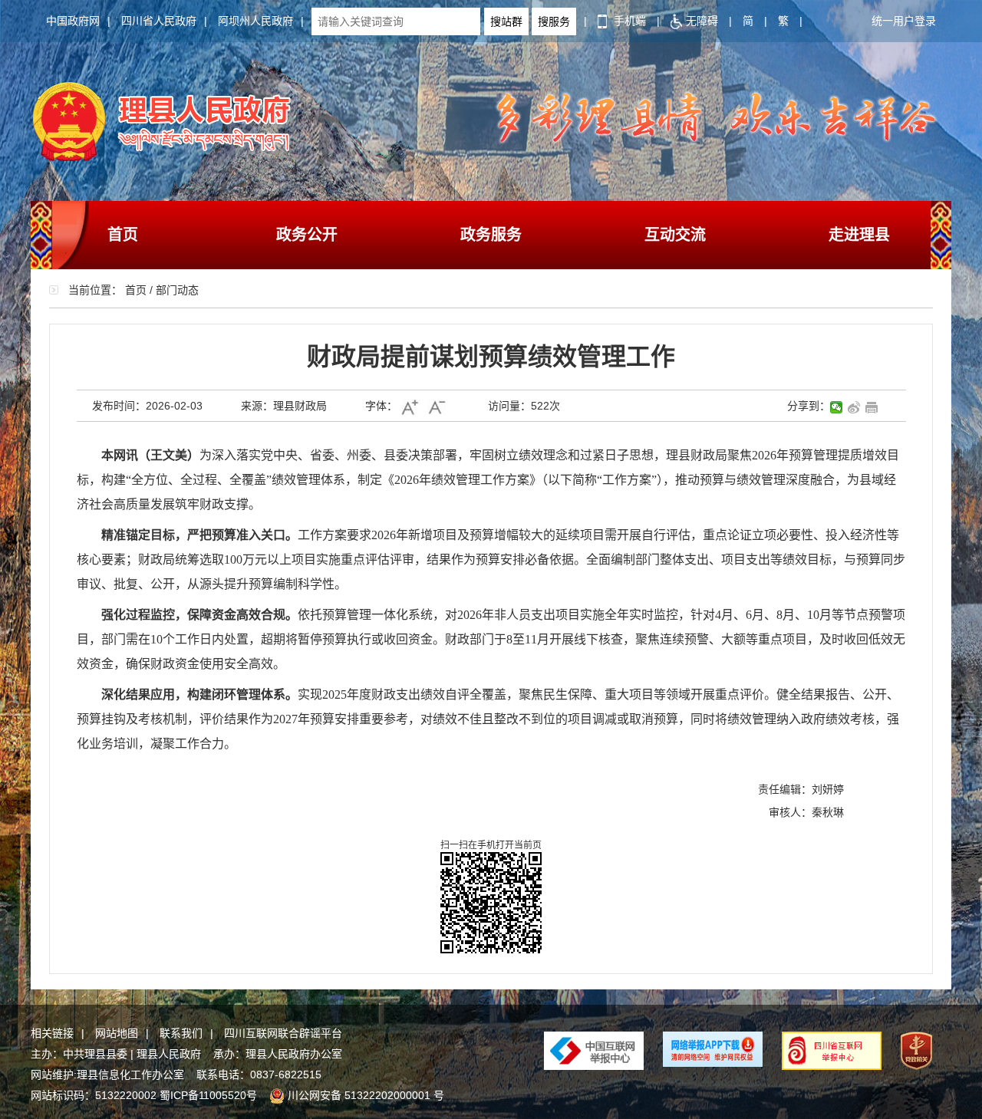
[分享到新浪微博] (854, 407)
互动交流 (675, 234)
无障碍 (702, 21)
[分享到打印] (871, 407)
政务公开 (307, 234)
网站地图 (116, 1033)
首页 (122, 234)
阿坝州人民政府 (255, 21)
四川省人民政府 (158, 21)
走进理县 (859, 234)
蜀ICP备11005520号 (208, 1095)
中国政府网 (73, 21)
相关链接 (52, 1033)
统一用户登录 (904, 21)
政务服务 (491, 234)
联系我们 (181, 1033)
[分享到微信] (836, 407)
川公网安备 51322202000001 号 (366, 1095)
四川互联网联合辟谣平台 (283, 1033)
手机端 (628, 21)
